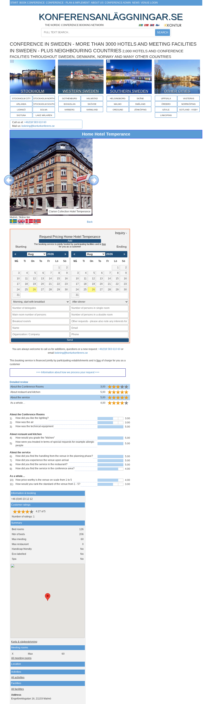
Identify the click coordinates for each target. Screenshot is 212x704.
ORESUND (118, 110)
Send (70, 340)
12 (34, 278)
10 (18, 278)
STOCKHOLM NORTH (43, 98)
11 (26, 278)
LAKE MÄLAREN (44, 115)
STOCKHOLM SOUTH (43, 104)
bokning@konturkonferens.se (38, 126)
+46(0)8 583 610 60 (35, 122)
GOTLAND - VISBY (188, 110)
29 (58, 289)
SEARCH (162, 32)
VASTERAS (188, 98)
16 (66, 278)
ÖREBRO (166, 104)
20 (42, 283)
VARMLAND (92, 110)
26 (34, 289)
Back (90, 221)
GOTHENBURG (69, 98)
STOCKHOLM (32, 91)
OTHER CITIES (177, 91)
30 (66, 289)
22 (58, 283)
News (136, 2)
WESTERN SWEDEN (81, 91)
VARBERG (69, 110)
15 (58, 278)
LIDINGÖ (21, 110)
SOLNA (43, 110)
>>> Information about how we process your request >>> (67, 372)
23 (66, 283)
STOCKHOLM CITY (21, 98)
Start (14, 2)
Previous (6, 177)
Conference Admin (118, 2)
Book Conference (32, 2)
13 (42, 278)
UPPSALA (166, 98)
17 (18, 283)
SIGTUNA (21, 115)
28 (50, 289)
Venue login (149, 2)
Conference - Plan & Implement (68, 2)
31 (18, 294)
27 (42, 289)
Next (90, 177)
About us (97, 2)
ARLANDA (21, 104)
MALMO (118, 104)
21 (50, 283)
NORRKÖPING (188, 104)
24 (18, 289)
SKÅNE (140, 98)
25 (26, 289)
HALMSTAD (92, 98)
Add (70, 240)
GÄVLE (166, 110)
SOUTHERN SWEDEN (129, 91)
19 (34, 283)
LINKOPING (166, 115)
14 (50, 278)
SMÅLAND (140, 104)
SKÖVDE (92, 104)
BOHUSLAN (69, 104)
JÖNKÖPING (140, 110)
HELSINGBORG (117, 98)
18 (26, 283)
